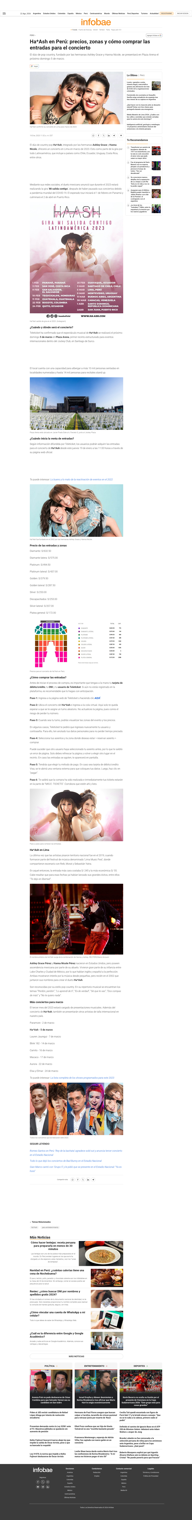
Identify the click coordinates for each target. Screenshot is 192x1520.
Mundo (107, 13)
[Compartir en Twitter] (104, 135)
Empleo (96, 1476)
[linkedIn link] (48, 1487)
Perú (86, 13)
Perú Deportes (133, 13)
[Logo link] (96, 22)
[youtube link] (38, 1487)
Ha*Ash (34, 1227)
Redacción (96, 1472)
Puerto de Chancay (85, 30)
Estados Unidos (49, 13)
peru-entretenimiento (50, 1227)
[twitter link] (43, 1482)
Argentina (37, 13)
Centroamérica (96, 13)
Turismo (144, 13)
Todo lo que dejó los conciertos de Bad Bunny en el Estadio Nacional (66, 1160)
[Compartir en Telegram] (114, 135)
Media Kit (124, 1490)
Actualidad (154, 13)
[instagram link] (48, 1482)
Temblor (102, 30)
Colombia (61, 13)
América (70, 1472)
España (71, 13)
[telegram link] (43, 1487)
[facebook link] (38, 1482)
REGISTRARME (166, 13)
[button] (4, 13)
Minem (95, 30)
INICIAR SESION (182, 13)
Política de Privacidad (150, 1476)
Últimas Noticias (118, 13)
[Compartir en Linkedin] (109, 135)
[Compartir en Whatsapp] (93, 135)
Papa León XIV (116, 30)
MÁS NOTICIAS (76, 1356)
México (79, 13)
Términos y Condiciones (151, 1472)
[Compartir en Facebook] (98, 135)
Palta (108, 30)
